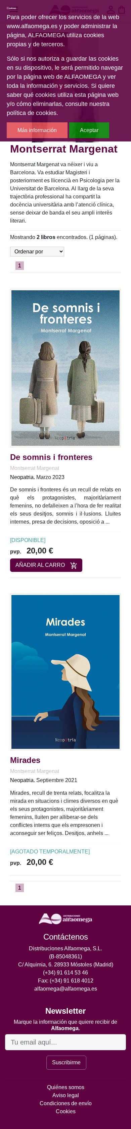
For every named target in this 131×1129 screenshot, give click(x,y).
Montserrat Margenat (34, 468)
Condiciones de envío (66, 1103)
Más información (37, 130)
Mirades (25, 760)
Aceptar (89, 130)
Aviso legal (65, 1095)
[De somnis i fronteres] (65, 367)
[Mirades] (65, 671)
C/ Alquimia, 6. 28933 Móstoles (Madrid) (65, 964)
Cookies (66, 1111)
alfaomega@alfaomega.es (65, 989)
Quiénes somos (65, 1087)
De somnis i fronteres (51, 457)
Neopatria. (22, 477)
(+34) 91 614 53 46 (65, 972)
